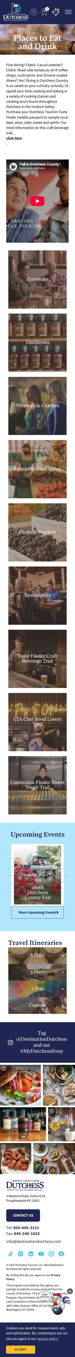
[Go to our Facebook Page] (61, 1254)
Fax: (23, 1234)
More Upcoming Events (37, 912)
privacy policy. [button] (48, 1339)
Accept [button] (20, 1349)
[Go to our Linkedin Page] (31, 1254)
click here (14, 138)
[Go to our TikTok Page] (11, 1254)
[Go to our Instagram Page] (51, 1254)
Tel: (22, 1228)
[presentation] (8, 875)
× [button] (70, 1291)
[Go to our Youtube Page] (41, 1254)
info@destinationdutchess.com (33, 1241)
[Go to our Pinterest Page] (21, 1254)
